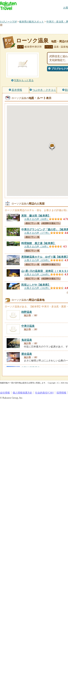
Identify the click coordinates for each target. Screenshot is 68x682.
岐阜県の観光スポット (31, 21)
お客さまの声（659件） (37, 260)
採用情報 (61, 392)
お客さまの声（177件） (37, 232)
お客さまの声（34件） (36, 246)
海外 (28, 14)
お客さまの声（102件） (37, 288)
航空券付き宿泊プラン (51, 223)
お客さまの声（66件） (36, 219)
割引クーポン (59, 14)
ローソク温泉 (32, 40)
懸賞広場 (44, 14)
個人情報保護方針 (22, 392)
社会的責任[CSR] (44, 392)
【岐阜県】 (35, 215)
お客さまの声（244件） (37, 274)
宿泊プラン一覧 (32, 223)
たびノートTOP (8, 21)
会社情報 (5, 392)
